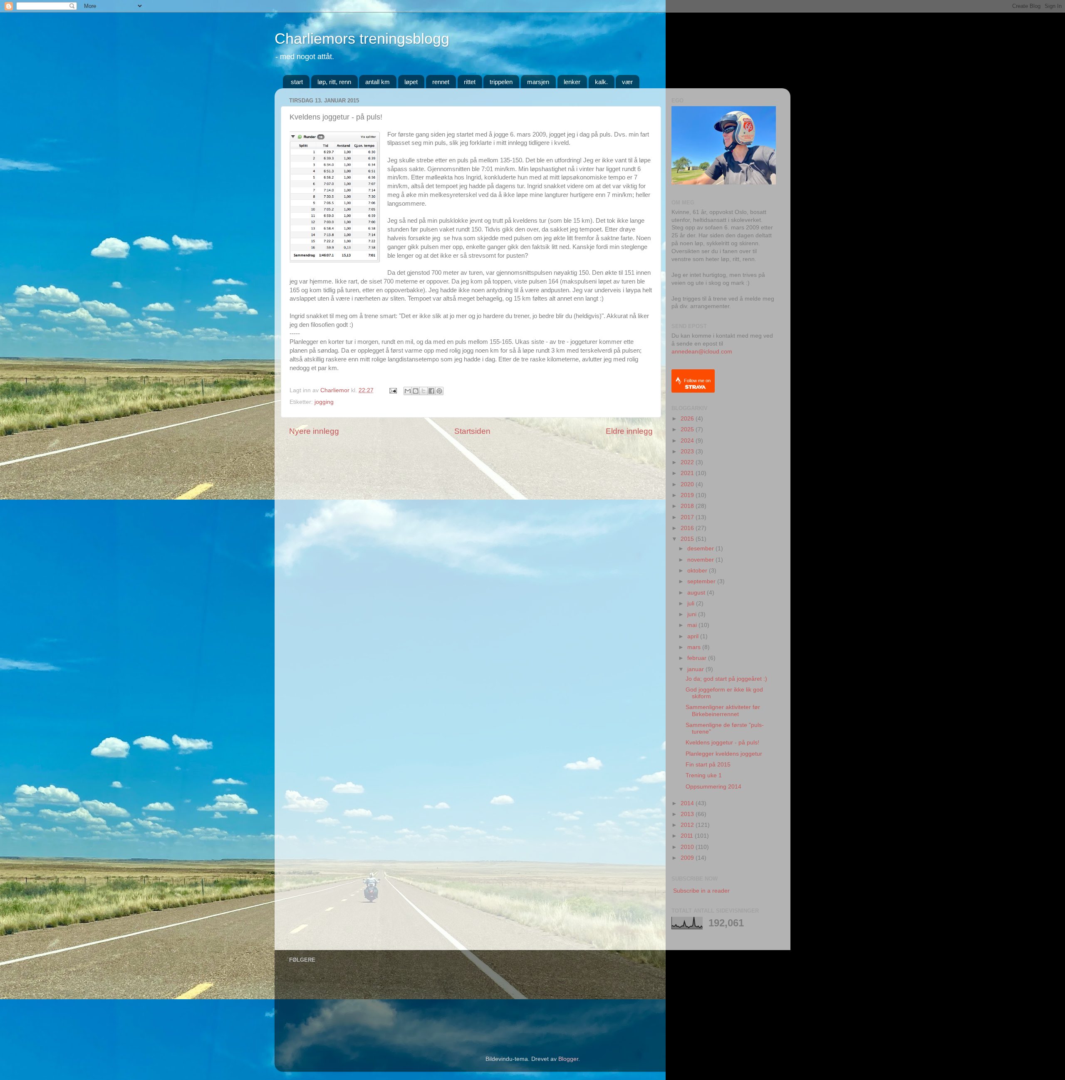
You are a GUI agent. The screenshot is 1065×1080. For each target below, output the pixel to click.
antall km (377, 81)
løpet (411, 81)
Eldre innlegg (629, 431)
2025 (688, 429)
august (697, 593)
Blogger (568, 1059)
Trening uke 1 (704, 775)
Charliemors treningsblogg (362, 38)
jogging (324, 402)
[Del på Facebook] (431, 391)
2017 (688, 517)
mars (694, 647)
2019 (688, 495)
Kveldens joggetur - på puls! (722, 742)
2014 (688, 803)
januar (696, 669)
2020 (688, 484)
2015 (688, 539)
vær (627, 81)
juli (691, 603)
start (297, 81)
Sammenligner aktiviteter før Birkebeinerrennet (723, 710)
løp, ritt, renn (334, 81)
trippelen (501, 81)
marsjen (538, 81)
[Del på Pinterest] (439, 391)
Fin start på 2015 (708, 764)
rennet (440, 81)
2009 (688, 858)
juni (692, 614)
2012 (688, 825)
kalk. (601, 81)
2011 (688, 836)
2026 (688, 419)
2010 (688, 847)
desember (701, 548)
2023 (688, 451)
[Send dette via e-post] (408, 391)
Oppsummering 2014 (713, 787)
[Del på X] (423, 391)
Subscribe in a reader (701, 891)
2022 (688, 462)
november (701, 560)
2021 (688, 473)
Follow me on (697, 380)
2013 (688, 814)
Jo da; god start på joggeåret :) (726, 679)
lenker (572, 81)
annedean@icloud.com (701, 351)
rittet (470, 81)
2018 (688, 506)
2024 (688, 441)
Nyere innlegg (314, 431)
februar (697, 658)
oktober (698, 570)
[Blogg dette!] (415, 391)
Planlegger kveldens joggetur (724, 754)
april (693, 636)
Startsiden (472, 431)
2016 (688, 528)
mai (692, 625)
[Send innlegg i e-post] (392, 390)
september (702, 581)
